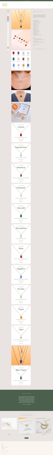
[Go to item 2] (8, 13)
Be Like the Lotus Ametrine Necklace (26, 434)
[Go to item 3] (8, 15)
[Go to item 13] (8, 36)
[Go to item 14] (8, 39)
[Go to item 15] (8, 41)
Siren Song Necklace (44, 434)
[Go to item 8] (8, 25)
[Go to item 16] (8, 43)
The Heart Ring (9, 434)
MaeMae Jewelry (34, 10)
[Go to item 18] (8, 47)
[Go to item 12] (8, 34)
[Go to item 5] (8, 19)
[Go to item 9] (8, 28)
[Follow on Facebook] (1, 451)
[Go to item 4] (8, 17)
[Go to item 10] (8, 30)
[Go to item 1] (8, 11)
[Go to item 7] (8, 23)
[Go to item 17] (8, 45)
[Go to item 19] (8, 50)
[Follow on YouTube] (6, 451)
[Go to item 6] (8, 21)
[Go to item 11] (8, 32)
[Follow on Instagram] (3, 451)
